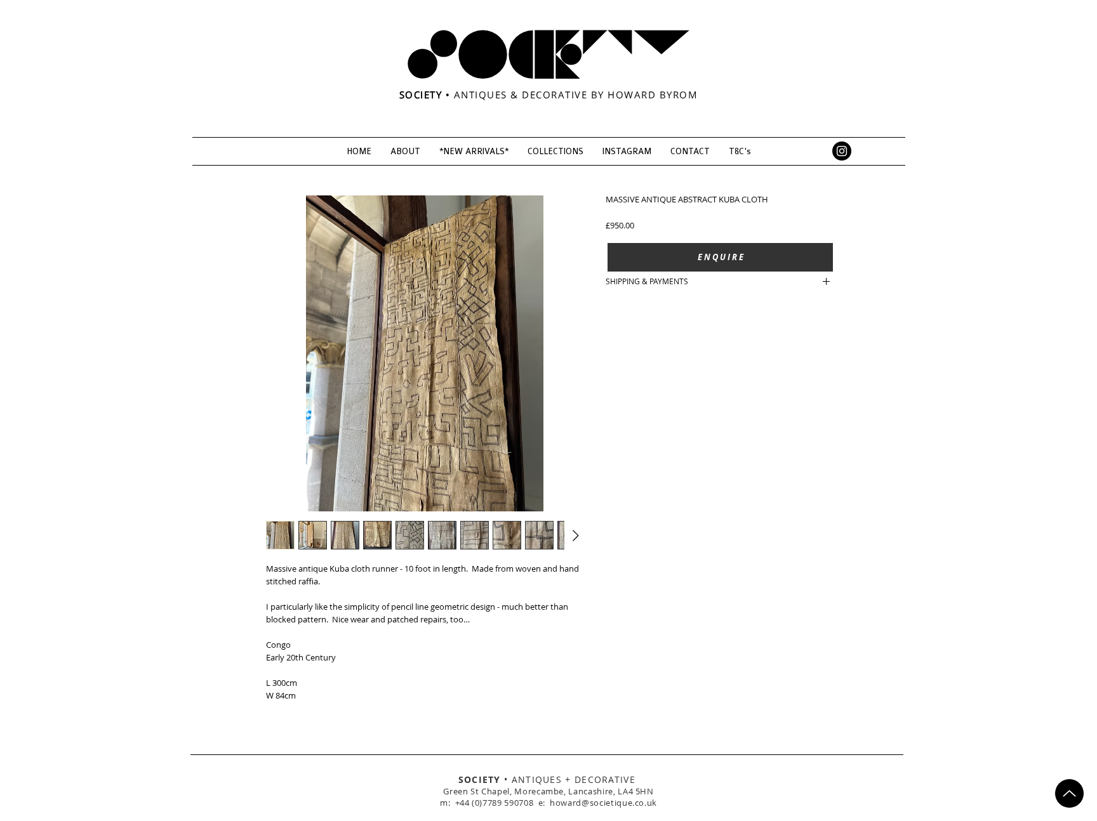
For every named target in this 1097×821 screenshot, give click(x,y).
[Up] (1069, 793)
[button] (720, 257)
